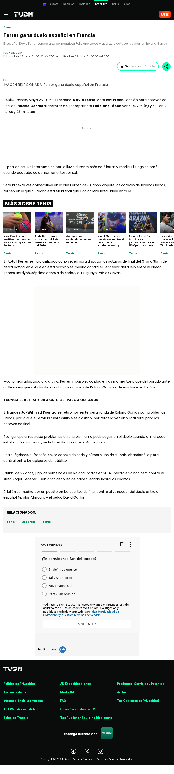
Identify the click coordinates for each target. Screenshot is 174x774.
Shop (127, 4)
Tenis (7, 27)
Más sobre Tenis (28, 203)
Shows (54, 4)
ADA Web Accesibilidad (20, 709)
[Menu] (6, 14)
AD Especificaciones (75, 683)
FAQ (63, 700)
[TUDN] (24, 14)
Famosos (84, 4)
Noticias (68, 4)
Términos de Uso (15, 692)
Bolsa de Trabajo (15, 717)
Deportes (28, 522)
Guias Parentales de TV (77, 709)
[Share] (166, 66)
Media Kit (67, 692)
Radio (115, 4)
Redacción (16, 52)
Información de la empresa (23, 700)
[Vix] (165, 14)
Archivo (122, 692)
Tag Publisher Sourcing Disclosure (86, 717)
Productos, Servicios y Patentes (140, 683)
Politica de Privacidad (19, 683)
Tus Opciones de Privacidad (138, 700)
